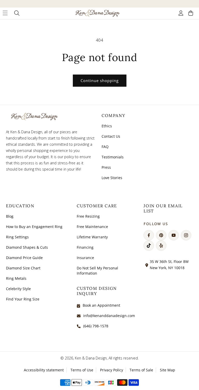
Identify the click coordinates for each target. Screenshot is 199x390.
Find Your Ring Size (22, 299)
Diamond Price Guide (24, 257)
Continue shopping (100, 80)
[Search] (17, 13)
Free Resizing (88, 216)
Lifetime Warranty (92, 236)
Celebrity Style (18, 288)
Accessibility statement (44, 369)
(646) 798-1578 (95, 325)
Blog (9, 216)
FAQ (105, 146)
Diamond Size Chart (23, 268)
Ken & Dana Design (91, 358)
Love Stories (112, 177)
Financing (85, 247)
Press (106, 167)
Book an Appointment (101, 305)
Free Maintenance (92, 226)
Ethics (107, 125)
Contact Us (111, 136)
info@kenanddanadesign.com (109, 315)
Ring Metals (16, 278)
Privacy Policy (111, 369)
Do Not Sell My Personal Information (97, 271)
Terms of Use (81, 369)
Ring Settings (17, 236)
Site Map (167, 369)
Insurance (85, 257)
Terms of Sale (141, 369)
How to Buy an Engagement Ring (34, 226)
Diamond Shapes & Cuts (27, 247)
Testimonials (113, 156)
